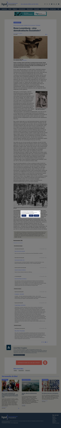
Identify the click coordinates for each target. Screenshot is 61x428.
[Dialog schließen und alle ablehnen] (39, 211)
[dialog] (30, 214)
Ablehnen (31, 215)
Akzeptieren (36, 215)
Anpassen (23, 215)
